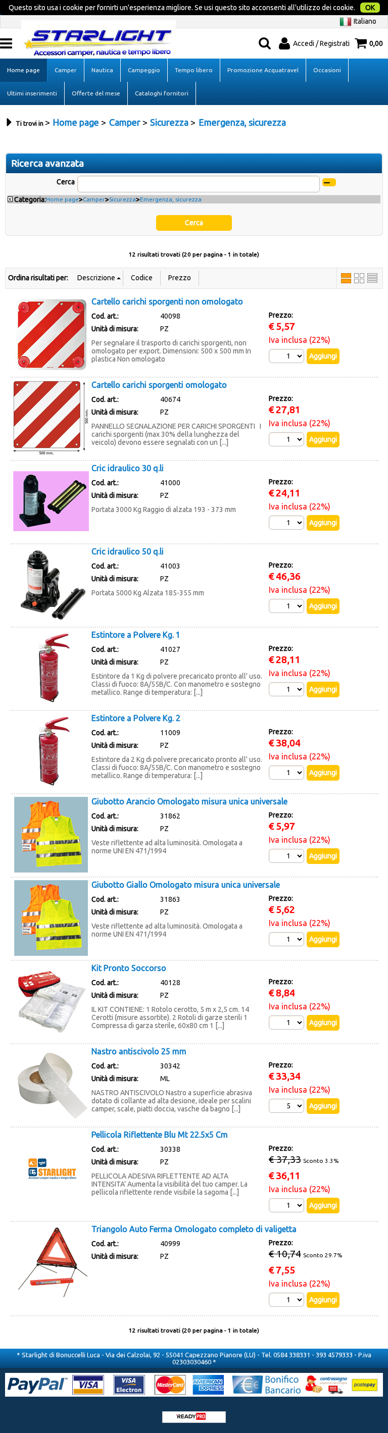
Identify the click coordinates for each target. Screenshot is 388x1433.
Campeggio (144, 70)
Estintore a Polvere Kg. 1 (135, 634)
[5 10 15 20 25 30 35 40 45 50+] (288, 1106)
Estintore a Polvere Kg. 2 (135, 718)
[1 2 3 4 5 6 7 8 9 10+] (288, 356)
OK (370, 8)
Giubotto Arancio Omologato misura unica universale (189, 801)
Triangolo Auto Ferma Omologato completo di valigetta (194, 1229)
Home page (23, 70)
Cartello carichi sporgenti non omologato (167, 301)
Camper (66, 70)
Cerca (66, 182)
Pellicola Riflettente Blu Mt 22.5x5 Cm (159, 1134)
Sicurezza (122, 199)
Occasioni (327, 70)
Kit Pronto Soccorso (128, 968)
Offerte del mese (96, 93)
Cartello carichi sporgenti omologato (159, 384)
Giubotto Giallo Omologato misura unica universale (185, 884)
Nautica (102, 70)
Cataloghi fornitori (161, 93)
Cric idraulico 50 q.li (127, 551)
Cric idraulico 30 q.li (127, 468)
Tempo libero (194, 70)
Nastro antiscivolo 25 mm (138, 1051)
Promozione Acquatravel (263, 70)
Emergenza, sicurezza (171, 199)
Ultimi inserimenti (32, 93)
